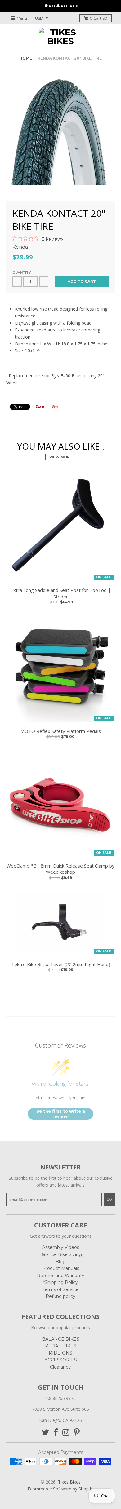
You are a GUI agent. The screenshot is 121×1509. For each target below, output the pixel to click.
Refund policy (60, 1296)
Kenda (20, 247)
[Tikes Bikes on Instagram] (65, 1432)
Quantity (21, 273)
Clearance (60, 1367)
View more (60, 457)
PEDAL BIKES (60, 1346)
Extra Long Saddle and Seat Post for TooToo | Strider (61, 593)
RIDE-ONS (60, 1353)
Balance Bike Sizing (60, 1254)
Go (109, 1199)
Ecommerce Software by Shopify (60, 1489)
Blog (61, 1261)
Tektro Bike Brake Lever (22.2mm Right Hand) (60, 964)
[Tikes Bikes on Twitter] (45, 1432)
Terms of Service (60, 1289)
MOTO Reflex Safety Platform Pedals (60, 731)
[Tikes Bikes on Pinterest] (77, 1432)
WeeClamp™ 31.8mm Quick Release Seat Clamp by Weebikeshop (60, 869)
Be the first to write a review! (60, 1114)
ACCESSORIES (60, 1360)
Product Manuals (60, 1268)
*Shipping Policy (60, 1282)
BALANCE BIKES (60, 1339)
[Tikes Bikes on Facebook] (55, 1432)
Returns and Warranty (60, 1275)
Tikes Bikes (69, 1482)
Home (25, 58)
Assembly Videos (60, 1247)
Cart (98, 18)
